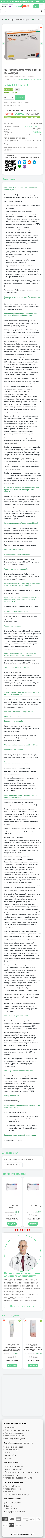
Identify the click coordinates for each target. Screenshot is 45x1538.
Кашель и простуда (14, 1433)
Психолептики (33, 1344)
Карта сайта (10, 1455)
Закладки (9, 1492)
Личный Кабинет (13, 1486)
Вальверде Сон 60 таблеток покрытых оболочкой (33, 1349)
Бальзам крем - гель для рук (12, 1345)
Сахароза (8, 150)
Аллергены (10, 1427)
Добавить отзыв (13, 1165)
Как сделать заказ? (14, 1466)
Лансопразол (32, 147)
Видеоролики (12, 1475)
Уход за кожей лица (14, 1436)
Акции (8, 1452)
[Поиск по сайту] (41, 11)
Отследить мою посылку (17, 1494)
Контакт (8, 1458)
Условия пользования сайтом (19, 1478)
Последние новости (14, 1447)
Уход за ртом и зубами (15, 1439)
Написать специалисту (21, 1306)
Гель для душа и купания (17, 1430)
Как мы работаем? (13, 1469)
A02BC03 (37, 132)
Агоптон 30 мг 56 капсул (12, 1206)
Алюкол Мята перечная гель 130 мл (33, 1206)
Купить (19, 97)
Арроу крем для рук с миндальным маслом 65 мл (12, 1349)
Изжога (38, 19)
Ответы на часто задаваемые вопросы (23, 1472)
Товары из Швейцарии (19, 19)
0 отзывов (20, 80)
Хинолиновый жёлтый (15, 147)
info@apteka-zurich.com (15, 1512)
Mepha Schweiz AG (32, 126)
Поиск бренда (12, 1450)
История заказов (13, 1489)
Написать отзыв (33, 80)
